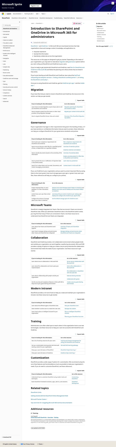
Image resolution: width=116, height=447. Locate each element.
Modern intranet (101, 34)
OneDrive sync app (68, 83)
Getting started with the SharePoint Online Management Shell (49, 396)
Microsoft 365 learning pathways (69, 345)
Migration (99, 26)
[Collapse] (19, 22)
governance (71, 62)
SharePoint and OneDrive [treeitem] (10, 28)
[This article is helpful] (110, 46)
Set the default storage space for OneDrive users (65, 198)
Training (99, 36)
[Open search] (108, 13)
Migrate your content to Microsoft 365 (74, 111)
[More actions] (83, 23)
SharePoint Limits (36, 392)
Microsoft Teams (101, 30)
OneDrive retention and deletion (72, 150)
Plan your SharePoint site (71, 305)
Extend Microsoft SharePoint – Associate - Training (44, 417)
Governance (100, 28)
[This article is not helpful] (112, 46)
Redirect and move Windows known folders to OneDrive (67, 187)
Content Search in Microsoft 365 (71, 165)
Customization (101, 38)
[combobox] (11, 25)
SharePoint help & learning (68, 350)
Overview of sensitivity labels (71, 153)
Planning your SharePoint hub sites (74, 316)
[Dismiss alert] (113, 3)
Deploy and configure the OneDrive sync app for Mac (66, 195)
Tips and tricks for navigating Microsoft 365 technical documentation (51, 403)
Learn (32, 23)
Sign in (112, 13)
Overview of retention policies (71, 146)
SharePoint (39, 23)
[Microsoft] (3, 14)
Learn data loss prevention (70, 161)
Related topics (100, 41)
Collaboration (100, 32)
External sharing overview (74, 275)
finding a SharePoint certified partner (64, 77)
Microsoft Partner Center (38, 399)
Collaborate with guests (73, 279)
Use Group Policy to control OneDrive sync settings (65, 194)
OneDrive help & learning (67, 353)
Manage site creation (70, 308)
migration (62, 62)
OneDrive (44, 46)
